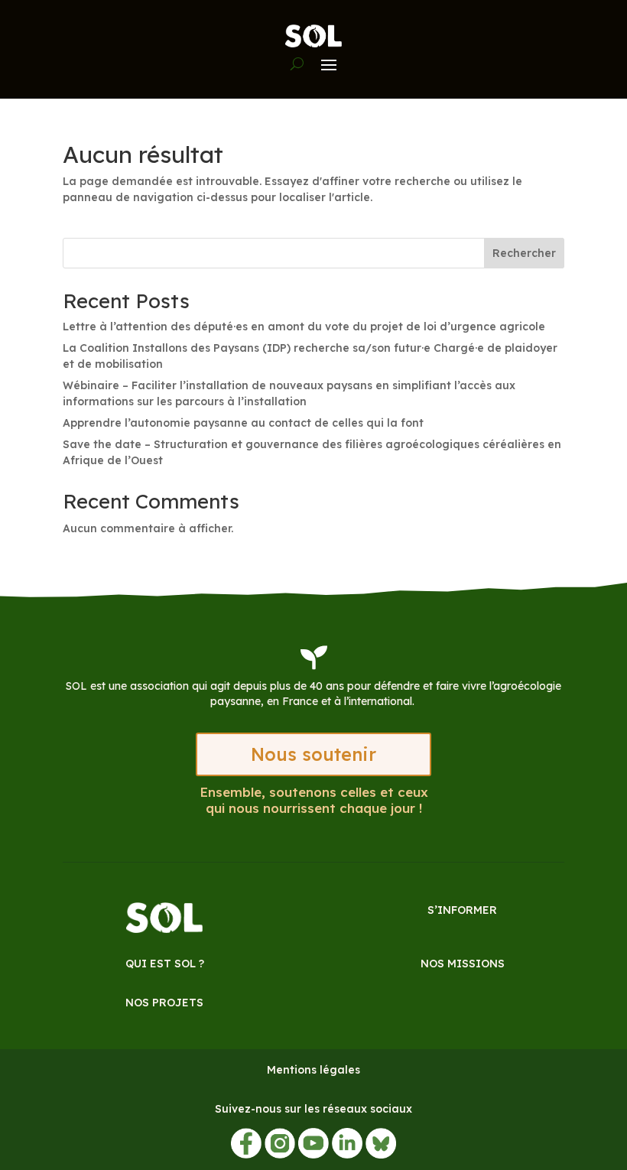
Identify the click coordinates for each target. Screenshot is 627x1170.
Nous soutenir (313, 754)
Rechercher (524, 253)
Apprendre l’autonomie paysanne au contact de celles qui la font (243, 423)
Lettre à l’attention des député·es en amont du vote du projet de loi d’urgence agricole (304, 326)
